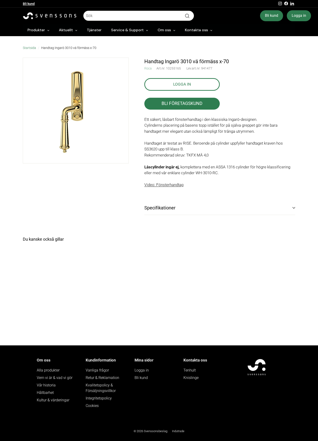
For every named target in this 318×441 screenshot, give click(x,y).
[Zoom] (76, 110)
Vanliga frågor (97, 370)
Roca (148, 68)
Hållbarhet (45, 392)
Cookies (92, 405)
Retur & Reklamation (102, 377)
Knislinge (191, 377)
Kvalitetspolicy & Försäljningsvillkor (101, 388)
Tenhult (189, 370)
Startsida (29, 48)
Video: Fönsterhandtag (163, 184)
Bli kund (29, 4)
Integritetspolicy (99, 398)
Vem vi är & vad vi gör (54, 377)
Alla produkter (48, 370)
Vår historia (46, 385)
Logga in (299, 15)
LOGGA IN (182, 84)
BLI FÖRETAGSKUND (182, 103)
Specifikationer (160, 208)
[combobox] (138, 16)
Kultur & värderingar (53, 400)
